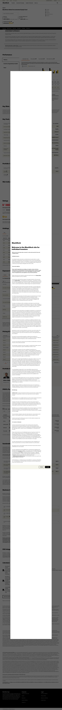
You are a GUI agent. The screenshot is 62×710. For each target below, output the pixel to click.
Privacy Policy (38, 275)
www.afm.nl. (20, 451)
